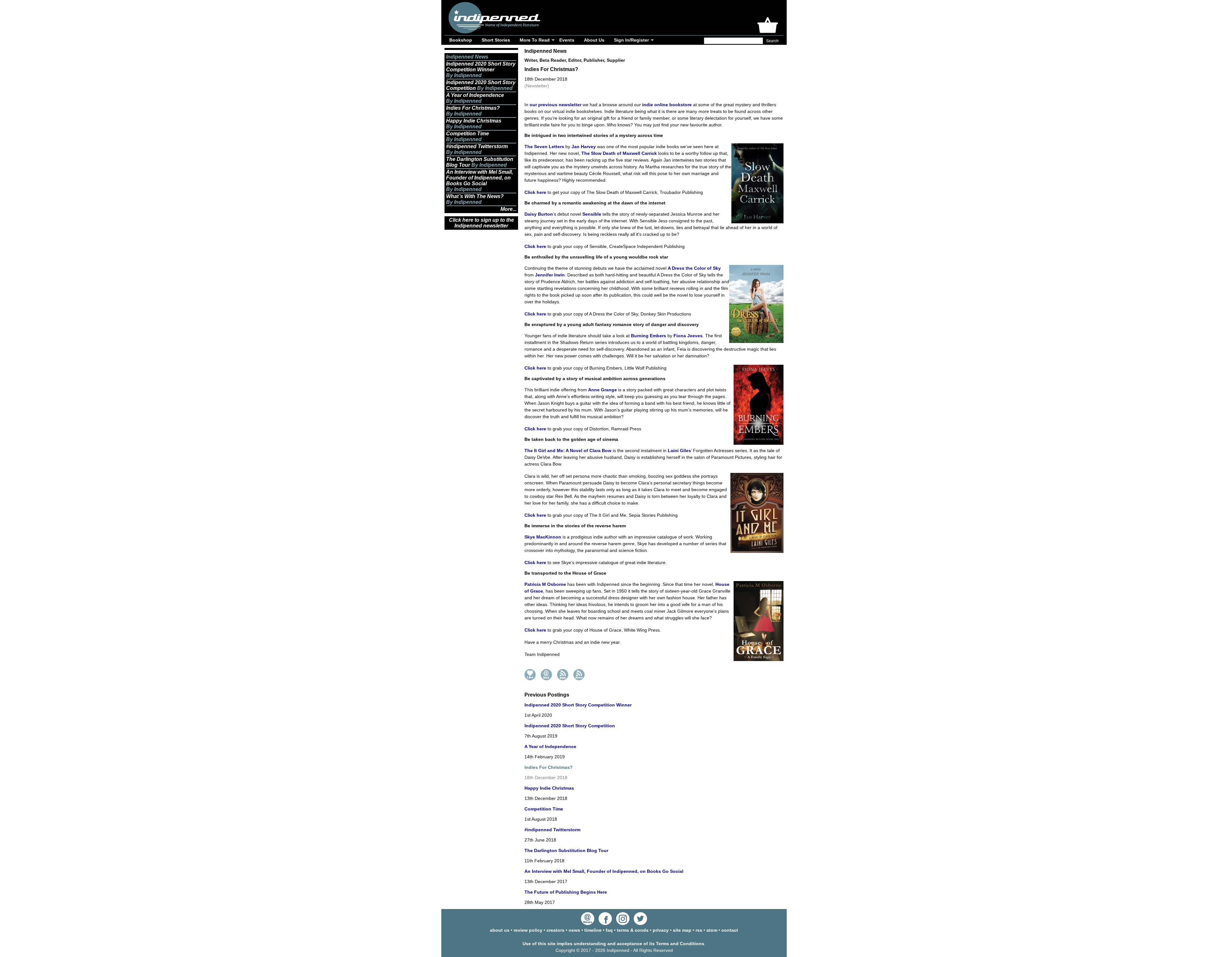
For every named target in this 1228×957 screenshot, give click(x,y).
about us (499, 930)
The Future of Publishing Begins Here (565, 892)
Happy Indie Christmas (549, 788)
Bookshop (460, 40)
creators (555, 930)
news (574, 930)
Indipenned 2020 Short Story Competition (569, 725)
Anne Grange (602, 389)
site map (682, 930)
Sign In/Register (631, 40)
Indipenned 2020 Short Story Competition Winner (578, 704)
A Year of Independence (550, 746)
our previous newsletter (555, 104)
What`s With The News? (475, 196)
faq (609, 930)
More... (508, 209)
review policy (528, 930)
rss (699, 930)
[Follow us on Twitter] (640, 923)
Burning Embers (648, 335)
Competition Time (543, 808)
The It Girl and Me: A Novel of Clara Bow (567, 450)
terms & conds (633, 930)
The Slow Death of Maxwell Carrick (619, 153)
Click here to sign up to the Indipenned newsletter (481, 222)
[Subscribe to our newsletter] (587, 923)
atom (711, 930)
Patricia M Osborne (545, 584)
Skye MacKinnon (542, 536)
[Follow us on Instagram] (623, 923)
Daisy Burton (538, 214)
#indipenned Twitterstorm (552, 829)
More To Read (535, 40)
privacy (661, 930)
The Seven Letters (544, 146)
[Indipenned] (493, 31)
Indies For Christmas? (473, 108)
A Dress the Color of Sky (694, 268)
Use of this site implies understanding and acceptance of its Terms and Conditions (613, 943)
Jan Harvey (583, 146)
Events (566, 40)
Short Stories (496, 40)
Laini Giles (679, 450)
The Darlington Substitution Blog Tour (566, 850)
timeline (593, 930)
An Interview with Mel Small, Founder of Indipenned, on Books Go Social (603, 871)
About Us (594, 40)
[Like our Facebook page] (605, 923)
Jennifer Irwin (550, 274)
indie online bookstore (667, 104)
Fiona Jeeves (688, 335)
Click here (535, 192)
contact (729, 930)
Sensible (591, 214)
